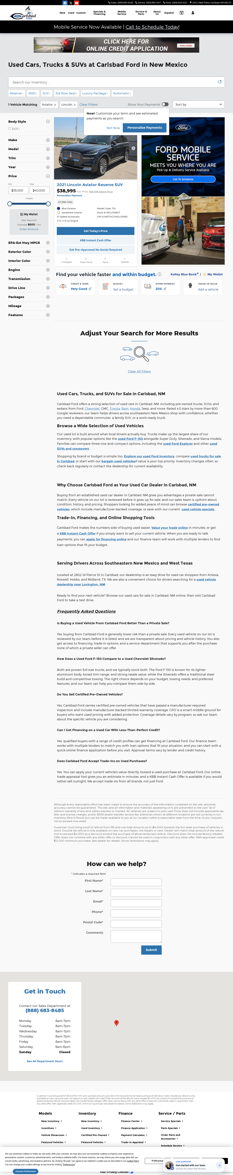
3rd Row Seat (66, 93)
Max (32, 184)
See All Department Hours (45, 1061)
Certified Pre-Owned (94, 1135)
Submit (151, 950)
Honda (135, 408)
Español (169, 12)
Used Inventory (90, 1128)
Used (71, 12)
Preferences (158, 1161)
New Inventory (50, 1121)
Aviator (47, 104)
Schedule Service (172, 1145)
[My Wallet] (181, 13)
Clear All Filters (139, 371)
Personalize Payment (69, 195)
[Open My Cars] (192, 13)
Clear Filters (88, 104)
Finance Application (133, 1128)
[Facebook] (65, 3)
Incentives (48, 1128)
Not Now (113, 128)
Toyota (115, 408)
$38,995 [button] (85, 190)
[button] (95, 202)
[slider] (9, 203)
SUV (46, 93)
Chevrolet (92, 408)
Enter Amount (29, 229)
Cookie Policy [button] (133, 1161)
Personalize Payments (144, 128)
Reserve (16, 93)
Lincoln (66, 104)
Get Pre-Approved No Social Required (95, 249)
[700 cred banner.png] (116, 45)
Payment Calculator (133, 1135)
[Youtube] (76, 3)
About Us (157, 13)
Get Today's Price (96, 231)
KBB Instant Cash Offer (95, 240)
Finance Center (130, 1121)
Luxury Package (95, 93)
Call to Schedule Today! (152, 26)
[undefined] (116, 45)
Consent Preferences (26, 1171)
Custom (81, 12)
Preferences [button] (69, 1164)
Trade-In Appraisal (132, 1142)
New (62, 12)
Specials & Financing (99, 13)
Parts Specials (169, 1128)
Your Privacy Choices (114, 1172)
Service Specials (171, 1121)
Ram (125, 408)
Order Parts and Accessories (170, 1137)
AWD (32, 93)
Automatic (122, 93)
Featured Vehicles (52, 1142)
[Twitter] (70, 3)
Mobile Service (121, 13)
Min (10, 184)
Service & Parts (141, 13)
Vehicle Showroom (53, 1135)
